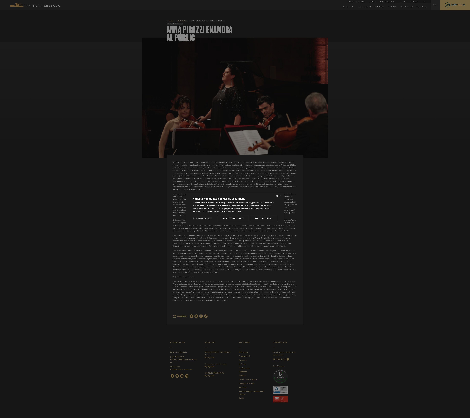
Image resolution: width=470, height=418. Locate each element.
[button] (202, 218)
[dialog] (235, 209)
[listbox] (276, 196)
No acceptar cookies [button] (233, 218)
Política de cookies (233, 211)
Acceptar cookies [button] (263, 218)
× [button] (280, 196)
